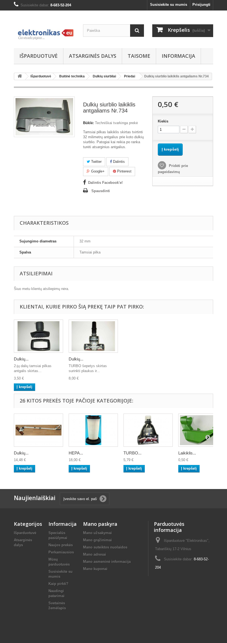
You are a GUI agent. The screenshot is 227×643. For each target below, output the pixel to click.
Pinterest (123, 171)
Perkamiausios (61, 552)
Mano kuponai (95, 569)
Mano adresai (94, 554)
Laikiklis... (187, 453)
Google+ (97, 171)
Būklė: (88, 123)
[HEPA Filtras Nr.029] (93, 430)
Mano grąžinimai (97, 540)
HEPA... (76, 453)
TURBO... (132, 453)
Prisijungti (201, 4)
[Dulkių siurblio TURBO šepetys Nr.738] (93, 336)
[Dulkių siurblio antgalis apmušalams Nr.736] (38, 336)
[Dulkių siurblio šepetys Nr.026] (38, 430)
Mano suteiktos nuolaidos (105, 547)
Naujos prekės (60, 545)
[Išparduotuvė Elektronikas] (44, 31)
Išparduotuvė (38, 56)
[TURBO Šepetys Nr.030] (148, 430)
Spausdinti (100, 191)
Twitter (96, 162)
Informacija (178, 56)
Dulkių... (21, 359)
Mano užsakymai (97, 533)
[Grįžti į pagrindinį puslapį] (19, 76)
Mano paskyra (100, 524)
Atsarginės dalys (92, 56)
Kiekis (163, 121)
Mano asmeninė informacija (107, 562)
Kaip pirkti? (58, 584)
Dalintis (118, 162)
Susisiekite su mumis (168, 4)
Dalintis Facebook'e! (105, 183)
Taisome (139, 56)
